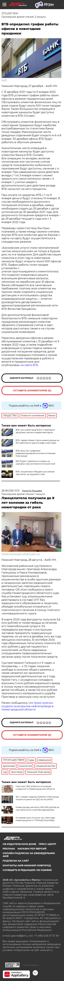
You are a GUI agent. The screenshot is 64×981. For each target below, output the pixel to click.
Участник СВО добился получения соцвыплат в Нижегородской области (35, 787)
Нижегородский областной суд (20, 553)
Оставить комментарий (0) (32, 390)
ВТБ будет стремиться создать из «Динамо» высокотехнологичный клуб (35, 462)
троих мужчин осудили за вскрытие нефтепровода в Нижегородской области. (27, 706)
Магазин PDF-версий (32, 848)
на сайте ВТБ (29, 365)
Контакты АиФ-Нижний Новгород (27, 865)
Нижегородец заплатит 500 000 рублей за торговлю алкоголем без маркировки (37, 808)
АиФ (4, 80)
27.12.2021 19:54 (9, 13)
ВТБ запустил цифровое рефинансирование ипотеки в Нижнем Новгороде (35, 453)
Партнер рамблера (31, 965)
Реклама (9, 848)
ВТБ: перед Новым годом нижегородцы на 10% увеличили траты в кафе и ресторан (37, 441)
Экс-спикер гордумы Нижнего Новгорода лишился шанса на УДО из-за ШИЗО (37, 798)
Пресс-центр (47, 844)
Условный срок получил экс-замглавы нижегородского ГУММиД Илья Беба (35, 819)
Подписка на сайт (16, 860)
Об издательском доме (19, 844)
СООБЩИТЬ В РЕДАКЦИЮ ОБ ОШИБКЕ (27, 870)
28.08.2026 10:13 (10, 490)
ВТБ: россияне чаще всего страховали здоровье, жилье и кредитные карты (35, 431)
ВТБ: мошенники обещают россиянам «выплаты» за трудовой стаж (35, 472)
